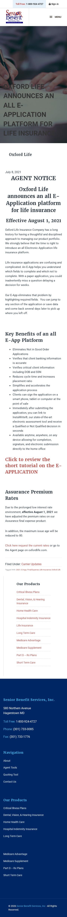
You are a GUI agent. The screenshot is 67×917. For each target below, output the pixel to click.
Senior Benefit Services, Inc (14, 18)
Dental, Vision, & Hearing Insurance (23, 815)
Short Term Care (26, 662)
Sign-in (55, 3)
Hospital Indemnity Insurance (33, 618)
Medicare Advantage (28, 640)
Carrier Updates (31, 564)
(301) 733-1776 (16, 736)
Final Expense (33, 569)
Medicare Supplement (29, 647)
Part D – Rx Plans (27, 655)
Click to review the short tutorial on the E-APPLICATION (33, 466)
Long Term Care (26, 633)
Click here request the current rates (27, 545)
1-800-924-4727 (29, 4)
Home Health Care (27, 610)
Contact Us (9, 781)
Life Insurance (45, 569)
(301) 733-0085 (18, 729)
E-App (24, 569)
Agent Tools (10, 767)
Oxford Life (56, 569)
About (6, 760)
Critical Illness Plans (28, 592)
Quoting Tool (10, 774)
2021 (18, 569)
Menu (58, 17)
